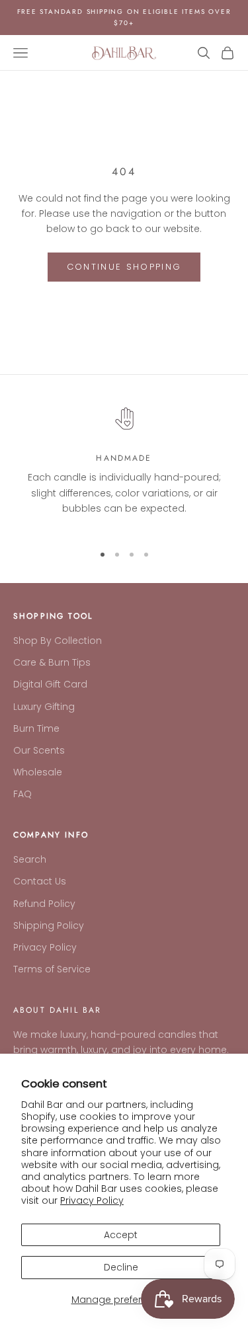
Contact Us (39, 881)
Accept (121, 1234)
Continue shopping (124, 266)
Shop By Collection (57, 640)
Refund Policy (44, 903)
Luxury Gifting (44, 706)
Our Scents (39, 750)
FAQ (22, 794)
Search (29, 859)
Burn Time (36, 728)
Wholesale (37, 772)
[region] (124, 466)
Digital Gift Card (50, 684)
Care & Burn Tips (52, 662)
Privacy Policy (92, 1200)
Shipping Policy (48, 925)
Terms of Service (52, 969)
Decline (121, 1267)
